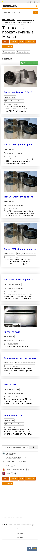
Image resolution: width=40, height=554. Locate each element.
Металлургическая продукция (25, 20)
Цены (21, 41)
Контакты (20, 533)
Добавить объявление (29, 63)
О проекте (20, 529)
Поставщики (30, 41)
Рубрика (24, 461)
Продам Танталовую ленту (27, 254)
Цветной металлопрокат (9, 22)
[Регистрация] (35, 2)
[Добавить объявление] (28, 2)
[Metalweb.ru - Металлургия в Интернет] (9, 5)
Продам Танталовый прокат (15, 101)
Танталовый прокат (23, 22)
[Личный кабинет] (38, 2)
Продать (14, 41)
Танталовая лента (9, 52)
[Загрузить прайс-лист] (31, 2)
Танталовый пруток (23, 52)
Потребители (8, 46)
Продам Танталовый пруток (15, 340)
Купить (6, 41)
